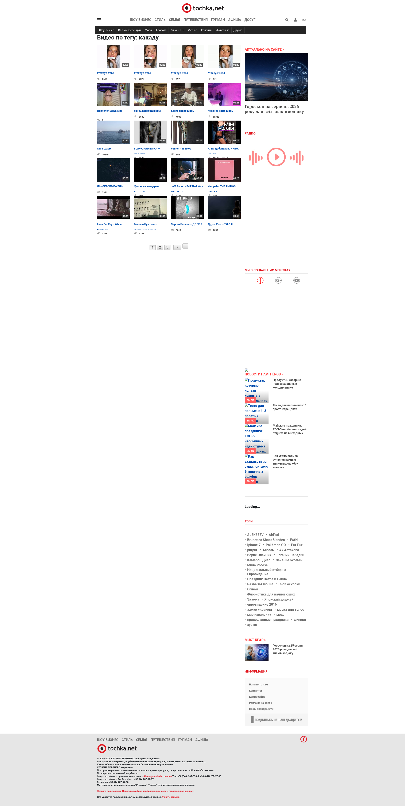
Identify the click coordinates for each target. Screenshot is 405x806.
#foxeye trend (105, 73)
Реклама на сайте (260, 702)
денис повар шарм (182, 110)
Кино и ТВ (177, 30)
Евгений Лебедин (290, 555)
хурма (252, 625)
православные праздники (268, 620)
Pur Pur (296, 545)
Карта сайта (257, 696)
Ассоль (268, 550)
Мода (148, 30)
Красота (161, 30)
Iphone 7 (254, 545)
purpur (252, 550)
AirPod (274, 535)
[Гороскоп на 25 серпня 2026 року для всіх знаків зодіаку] (257, 652)
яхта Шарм (104, 148)
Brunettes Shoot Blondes (266, 540)
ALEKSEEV (255, 535)
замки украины (259, 610)
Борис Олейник (259, 555)
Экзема (253, 599)
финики (300, 620)
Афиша (234, 20)
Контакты (255, 690)
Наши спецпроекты (261, 709)
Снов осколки (289, 584)
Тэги (249, 521)
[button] (295, 19)
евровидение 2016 (262, 604)
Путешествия (196, 20)
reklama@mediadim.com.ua (157, 776)
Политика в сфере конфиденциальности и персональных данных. (158, 791)
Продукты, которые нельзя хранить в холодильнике (287, 383)
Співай (252, 589)
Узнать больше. (171, 797)
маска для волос (290, 610)
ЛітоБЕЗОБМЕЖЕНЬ (110, 186)
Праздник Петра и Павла (267, 579)
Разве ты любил (260, 584)
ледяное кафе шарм (221, 110)
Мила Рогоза (257, 565)
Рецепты (206, 30)
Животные (222, 30)
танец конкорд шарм (147, 110)
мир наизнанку (259, 615)
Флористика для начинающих (271, 594)
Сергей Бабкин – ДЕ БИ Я (186, 224)
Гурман (218, 20)
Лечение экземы (288, 560)
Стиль (160, 20)
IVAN (294, 540)
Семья (174, 20)
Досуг (249, 20)
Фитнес (192, 30)
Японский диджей (279, 599)
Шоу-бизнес (140, 20)
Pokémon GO (276, 545)
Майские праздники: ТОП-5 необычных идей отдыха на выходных (289, 429)
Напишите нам (258, 684)
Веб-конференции (129, 30)
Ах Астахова (289, 550)
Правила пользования (109, 791)
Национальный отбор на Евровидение (266, 572)
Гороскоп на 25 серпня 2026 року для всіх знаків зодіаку (288, 649)
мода (280, 615)
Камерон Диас (258, 560)
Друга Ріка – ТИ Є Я (220, 224)
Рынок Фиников (181, 148)
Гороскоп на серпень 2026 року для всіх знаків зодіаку (274, 108)
